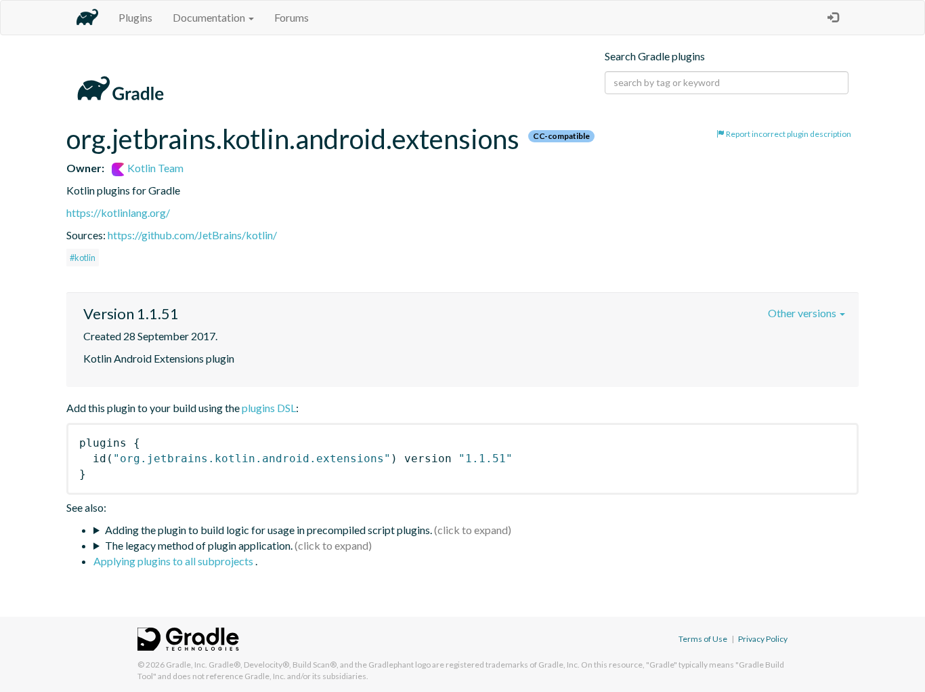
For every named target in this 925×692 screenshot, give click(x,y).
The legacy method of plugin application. (199, 545)
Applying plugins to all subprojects (174, 560)
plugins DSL (269, 407)
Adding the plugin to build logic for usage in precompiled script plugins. (268, 529)
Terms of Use (703, 639)
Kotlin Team (154, 167)
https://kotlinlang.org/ (118, 212)
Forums (291, 17)
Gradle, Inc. (186, 664)
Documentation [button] (210, 17)
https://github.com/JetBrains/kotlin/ (192, 234)
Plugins (135, 17)
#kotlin (82, 257)
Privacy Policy (763, 639)
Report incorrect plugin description (788, 134)
